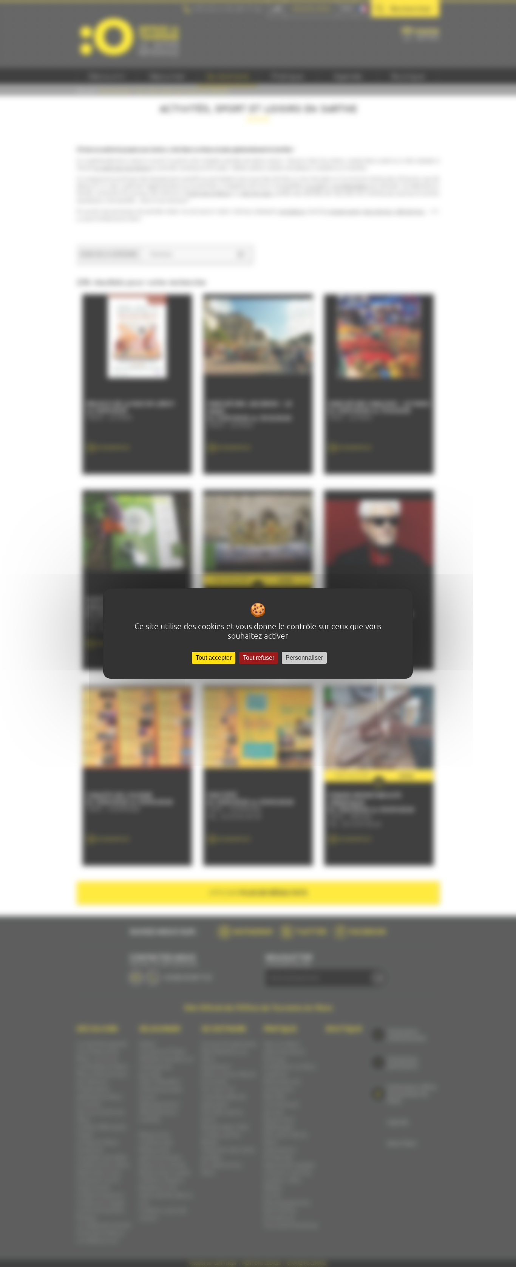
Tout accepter (214, 657)
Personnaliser (304, 657)
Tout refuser (258, 657)
